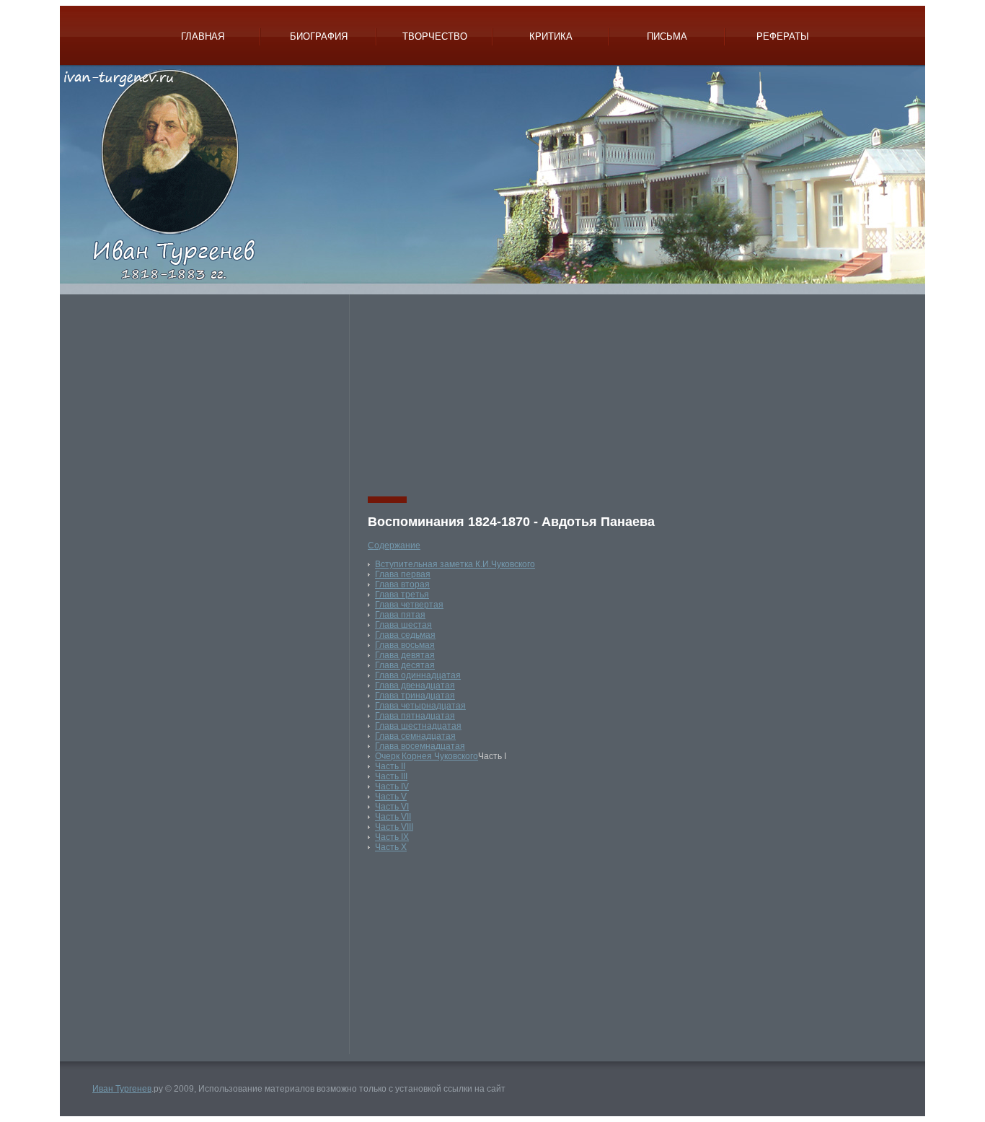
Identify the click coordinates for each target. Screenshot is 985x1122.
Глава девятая (405, 655)
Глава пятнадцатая (415, 716)
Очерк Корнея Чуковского (426, 756)
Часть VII (393, 817)
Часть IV (392, 786)
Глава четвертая (409, 605)
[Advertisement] (210, 395)
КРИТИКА (551, 36)
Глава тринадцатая (415, 696)
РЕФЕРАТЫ (782, 36)
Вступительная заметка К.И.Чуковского (455, 564)
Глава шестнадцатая (418, 726)
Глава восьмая (405, 645)
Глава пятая (400, 615)
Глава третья (402, 595)
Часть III (391, 776)
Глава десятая (405, 665)
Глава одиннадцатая (418, 675)
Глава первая (402, 574)
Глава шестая (403, 625)
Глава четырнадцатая (420, 706)
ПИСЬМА (667, 36)
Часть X (391, 847)
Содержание (394, 545)
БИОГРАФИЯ (319, 36)
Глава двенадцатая (415, 685)
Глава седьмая (405, 635)
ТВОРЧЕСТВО (434, 36)
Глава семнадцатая (415, 736)
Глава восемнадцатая (420, 746)
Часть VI (392, 807)
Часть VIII (394, 827)
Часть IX (392, 837)
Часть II (390, 766)
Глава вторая (402, 584)
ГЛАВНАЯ (202, 36)
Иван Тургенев (121, 1089)
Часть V (391, 797)
